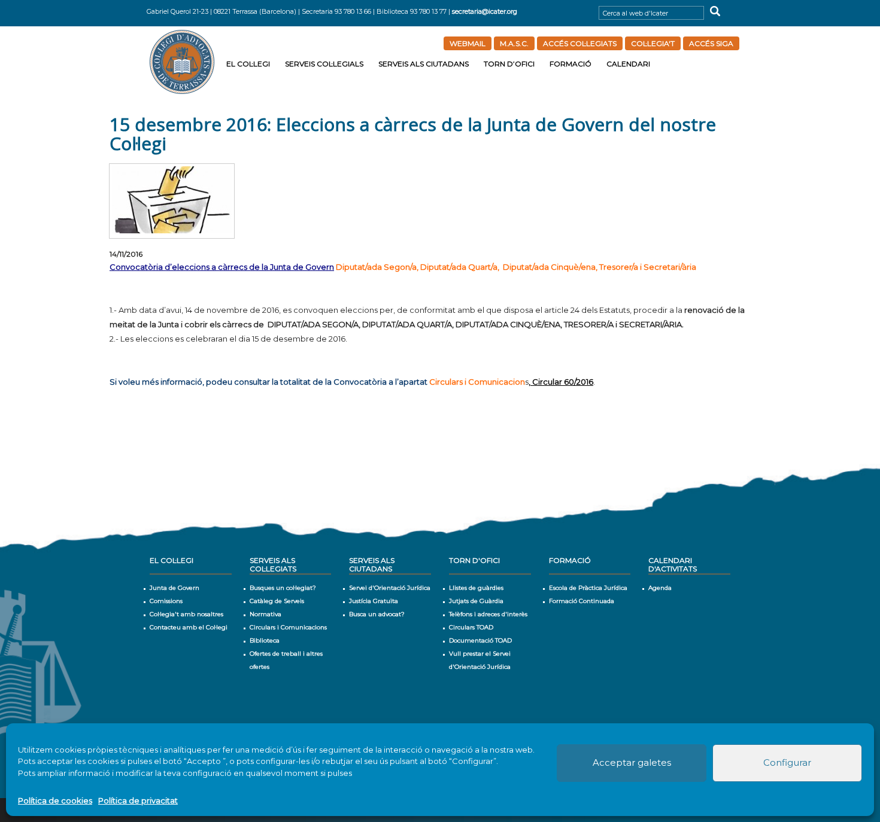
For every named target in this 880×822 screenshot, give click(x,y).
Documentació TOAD (480, 640)
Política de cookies (55, 800)
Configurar (787, 762)
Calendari (628, 63)
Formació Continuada (581, 601)
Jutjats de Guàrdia (476, 601)
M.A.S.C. (514, 43)
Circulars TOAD (471, 627)
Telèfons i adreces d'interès (488, 614)
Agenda (660, 588)
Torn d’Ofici (509, 63)
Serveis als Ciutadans (423, 63)
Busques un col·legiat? (283, 588)
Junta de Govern (174, 588)
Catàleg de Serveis (277, 601)
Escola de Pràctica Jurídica (588, 588)
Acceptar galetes (632, 762)
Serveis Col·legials (324, 63)
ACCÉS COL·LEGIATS (580, 43)
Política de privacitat (138, 800)
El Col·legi (248, 63)
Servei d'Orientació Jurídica (389, 588)
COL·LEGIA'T (653, 43)
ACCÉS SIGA (711, 43)
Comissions (166, 601)
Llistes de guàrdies (476, 588)
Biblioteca (265, 640)
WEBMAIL (467, 43)
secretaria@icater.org (484, 11)
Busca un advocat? (377, 614)
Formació (570, 63)
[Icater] (183, 61)
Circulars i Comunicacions (288, 627)
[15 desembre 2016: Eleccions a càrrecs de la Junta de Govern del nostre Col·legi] (172, 201)
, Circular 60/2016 (561, 381)
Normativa (265, 614)
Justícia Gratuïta (373, 601)
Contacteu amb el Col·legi (188, 627)
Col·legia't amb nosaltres (186, 614)
